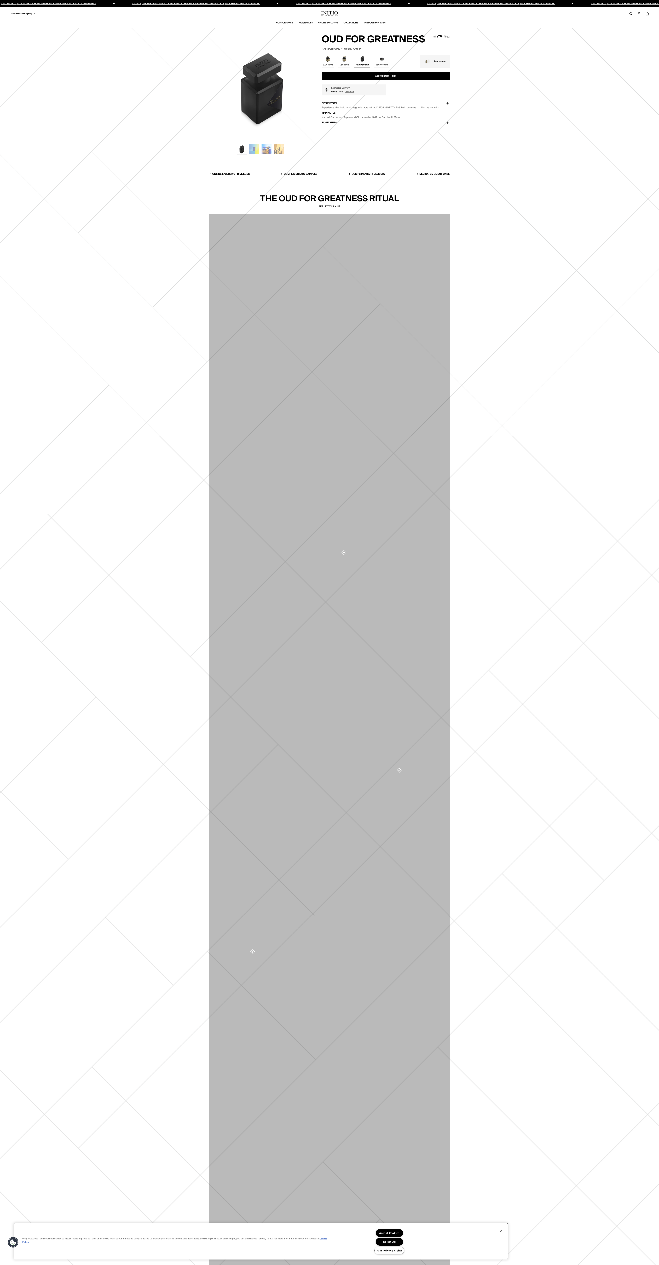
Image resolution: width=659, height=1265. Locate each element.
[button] (242, 149)
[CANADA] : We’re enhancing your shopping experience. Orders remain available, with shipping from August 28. (196, 3)
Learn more (440, 61)
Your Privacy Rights (389, 1250)
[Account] (639, 13)
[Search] (630, 13)
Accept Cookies (389, 1233)
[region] (261, 1241)
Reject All (389, 1241)
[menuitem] (286, 22)
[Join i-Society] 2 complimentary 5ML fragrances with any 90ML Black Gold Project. (48, 3)
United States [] (21, 13)
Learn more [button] (349, 91)
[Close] (501, 1231)
